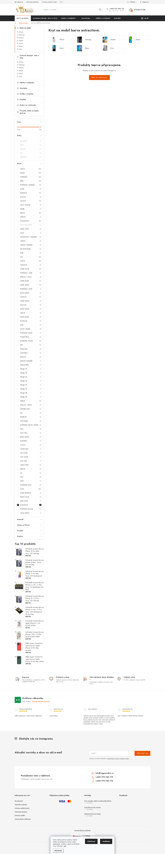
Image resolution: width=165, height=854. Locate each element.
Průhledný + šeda (30, 289)
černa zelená (30, 513)
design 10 (30, 369)
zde (65, 846)
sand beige (30, 421)
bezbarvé (30, 193)
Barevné (30, 357)
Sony (20, 49)
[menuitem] (23, 18)
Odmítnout (91, 841)
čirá (30, 257)
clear (30, 429)
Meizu (21, 46)
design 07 (30, 385)
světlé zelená (30, 285)
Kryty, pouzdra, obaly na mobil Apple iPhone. (97, 801)
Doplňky (23, 99)
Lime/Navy (30, 353)
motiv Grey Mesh (30, 225)
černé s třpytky (30, 329)
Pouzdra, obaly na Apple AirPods (29, 112)
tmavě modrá (30, 317)
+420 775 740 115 (116, 9)
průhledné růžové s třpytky (30, 425)
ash (30, 413)
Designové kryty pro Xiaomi (92, 814)
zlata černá (30, 501)
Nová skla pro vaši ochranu (92, 807)
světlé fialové (30, 301)
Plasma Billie (30, 365)
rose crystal (30, 457)
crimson (30, 445)
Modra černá (30, 497)
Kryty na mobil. (25, 28)
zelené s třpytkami (30, 245)
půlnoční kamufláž (30, 361)
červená (30, 201)
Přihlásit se (142, 753)
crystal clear (30, 449)
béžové (30, 469)
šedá (30, 253)
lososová (30, 305)
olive (30, 477)
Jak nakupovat (19, 2)
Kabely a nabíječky (27, 83)
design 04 (30, 381)
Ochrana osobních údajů (49, 2)
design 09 (30, 397)
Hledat (100, 9)
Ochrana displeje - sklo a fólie (29, 56)
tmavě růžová (30, 309)
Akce (30, 145)
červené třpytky (30, 249)
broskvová (30, 321)
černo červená (30, 205)
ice (30, 473)
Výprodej (30, 157)
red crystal (30, 453)
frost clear (30, 461)
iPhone (21, 32)
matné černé (30, 229)
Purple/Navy (30, 337)
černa (30, 489)
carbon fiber (30, 465)
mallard (30, 401)
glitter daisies (30, 437)
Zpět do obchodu (99, 77)
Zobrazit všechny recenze (41, 701)
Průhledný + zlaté (30, 273)
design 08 (30, 393)
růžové (30, 169)
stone (30, 233)
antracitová (30, 505)
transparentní (30, 221)
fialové (30, 213)
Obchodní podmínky (32, 2)
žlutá (30, 325)
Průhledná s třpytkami (30, 185)
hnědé (30, 209)
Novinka (30, 149)
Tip (30, 153)
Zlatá (30, 181)
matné (30, 189)
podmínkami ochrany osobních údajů (118, 759)
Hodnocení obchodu (21, 812)
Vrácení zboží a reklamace (23, 819)
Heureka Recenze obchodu (82, 830)
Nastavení (58, 851)
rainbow (30, 241)
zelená (30, 261)
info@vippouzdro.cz (104, 773)
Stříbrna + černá (30, 277)
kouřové (30, 197)
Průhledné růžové (30, 333)
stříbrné (30, 217)
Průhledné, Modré (30, 341)
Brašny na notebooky (28, 105)
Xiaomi (21, 41)
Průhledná (30, 177)
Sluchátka (23, 88)
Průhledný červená (30, 509)
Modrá (30, 173)
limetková (30, 417)
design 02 (30, 389)
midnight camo (30, 409)
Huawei (21, 38)
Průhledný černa (30, 485)
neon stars (30, 433)
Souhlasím (106, 841)
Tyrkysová (30, 265)
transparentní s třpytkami (30, 237)
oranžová (30, 297)
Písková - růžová (30, 405)
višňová (30, 313)
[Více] (144, 18)
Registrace (146, 2)
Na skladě (30, 141)
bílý (30, 345)
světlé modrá (30, 281)
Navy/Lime (30, 349)
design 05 (30, 373)
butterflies (30, 441)
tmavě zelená (30, 293)
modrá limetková (30, 493)
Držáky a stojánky (26, 94)
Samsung (21, 35)
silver (30, 481)
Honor (21, 43)
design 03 (30, 377)
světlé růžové (30, 269)
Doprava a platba (20, 815)
